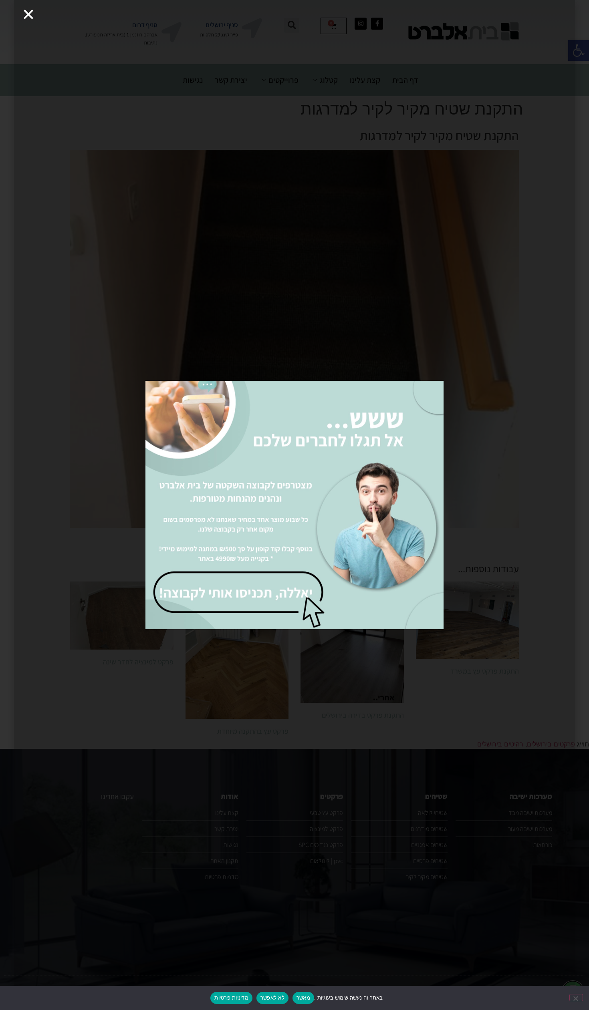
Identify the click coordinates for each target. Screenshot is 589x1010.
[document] (294, 505)
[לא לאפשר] (576, 997)
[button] (28, 14)
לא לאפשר (272, 997)
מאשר (303, 997)
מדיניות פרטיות (231, 997)
